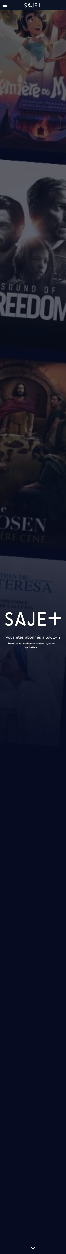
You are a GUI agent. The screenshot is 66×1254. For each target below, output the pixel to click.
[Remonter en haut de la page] (59, 1245)
